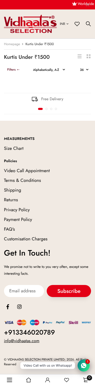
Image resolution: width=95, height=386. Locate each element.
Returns (11, 200)
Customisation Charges (26, 239)
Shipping (12, 190)
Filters (11, 69)
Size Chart (13, 148)
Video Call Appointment (27, 171)
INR (62, 23)
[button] (40, 109)
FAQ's (9, 229)
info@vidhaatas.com (21, 341)
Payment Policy (18, 219)
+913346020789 (29, 332)
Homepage (12, 43)
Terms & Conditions (22, 180)
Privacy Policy (17, 210)
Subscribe (68, 291)
